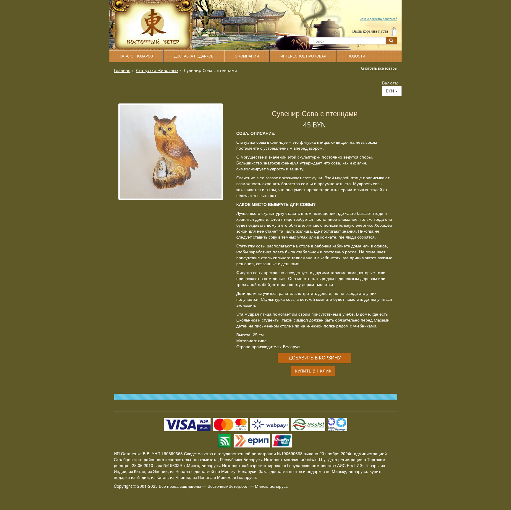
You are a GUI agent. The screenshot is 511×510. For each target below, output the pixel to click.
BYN (390, 91)
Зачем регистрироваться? (378, 19)
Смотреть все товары (379, 68)
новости (356, 56)
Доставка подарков (194, 56)
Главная (122, 70)
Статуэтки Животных (157, 70)
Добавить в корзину (315, 357)
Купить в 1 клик (313, 371)
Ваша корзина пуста (370, 31)
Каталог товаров (136, 56)
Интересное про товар (303, 56)
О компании (247, 56)
